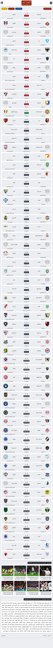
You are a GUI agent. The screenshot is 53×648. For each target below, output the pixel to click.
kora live (49, 635)
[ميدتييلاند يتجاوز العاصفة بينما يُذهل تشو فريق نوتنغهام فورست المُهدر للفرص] (33, 571)
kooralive (44, 635)
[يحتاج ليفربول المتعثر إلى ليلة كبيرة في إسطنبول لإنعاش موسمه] (20, 586)
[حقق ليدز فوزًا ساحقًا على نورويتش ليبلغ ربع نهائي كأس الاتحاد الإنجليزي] (7, 571)
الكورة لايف (3, 635)
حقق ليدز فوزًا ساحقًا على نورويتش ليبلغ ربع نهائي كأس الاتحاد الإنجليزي (8, 579)
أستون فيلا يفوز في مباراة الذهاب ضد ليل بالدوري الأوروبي (46, 579)
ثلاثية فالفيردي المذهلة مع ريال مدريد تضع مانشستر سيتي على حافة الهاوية (20, 579)
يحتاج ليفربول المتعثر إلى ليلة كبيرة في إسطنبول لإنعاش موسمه (20, 594)
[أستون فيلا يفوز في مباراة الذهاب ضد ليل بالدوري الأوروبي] (45, 571)
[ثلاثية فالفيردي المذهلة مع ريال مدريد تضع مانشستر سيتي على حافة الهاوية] (20, 571)
